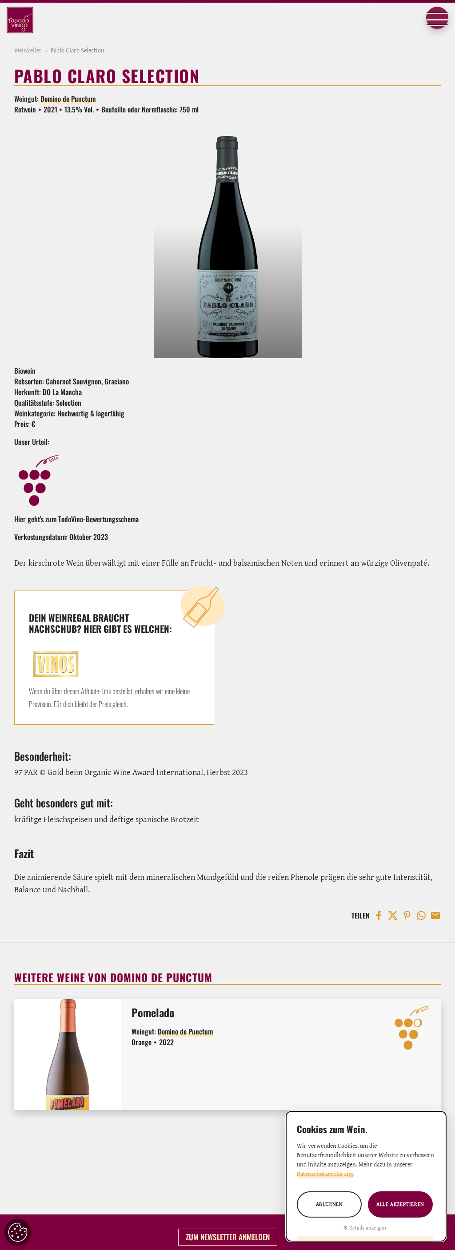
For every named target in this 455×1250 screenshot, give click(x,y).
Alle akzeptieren (400, 1204)
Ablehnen (329, 1204)
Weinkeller (28, 50)
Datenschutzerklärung (325, 1173)
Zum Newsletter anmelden (228, 1236)
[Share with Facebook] (377, 915)
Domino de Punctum (68, 98)
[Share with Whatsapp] (419, 915)
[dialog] (366, 1176)
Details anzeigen (367, 1227)
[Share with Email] (434, 915)
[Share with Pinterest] (405, 915)
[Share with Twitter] (391, 915)
